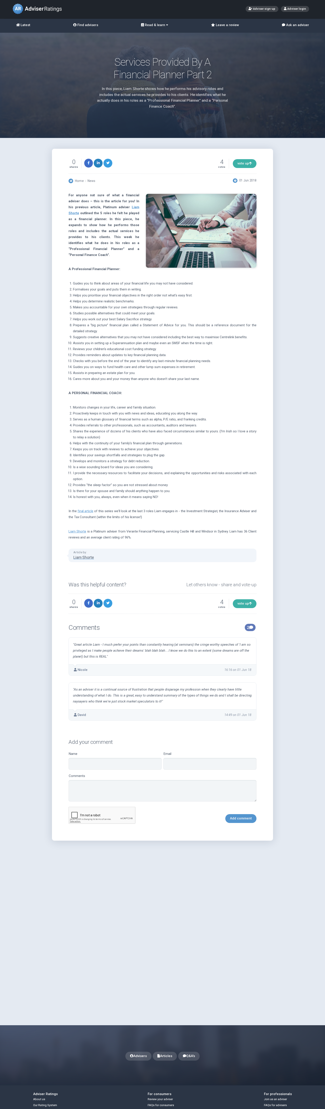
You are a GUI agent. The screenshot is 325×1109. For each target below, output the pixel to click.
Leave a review (227, 25)
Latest (25, 25)
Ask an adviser (297, 25)
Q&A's (190, 1056)
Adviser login (296, 8)
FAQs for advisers (275, 1105)
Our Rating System (45, 1105)
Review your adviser (160, 1099)
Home (79, 181)
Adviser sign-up (263, 8)
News (91, 181)
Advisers (140, 1056)
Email (167, 754)
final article (85, 511)
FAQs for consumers (161, 1105)
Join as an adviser (275, 1099)
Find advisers (87, 25)
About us (39, 1099)
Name (73, 754)
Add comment (241, 818)
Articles (166, 1056)
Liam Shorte (77, 531)
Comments (77, 776)
